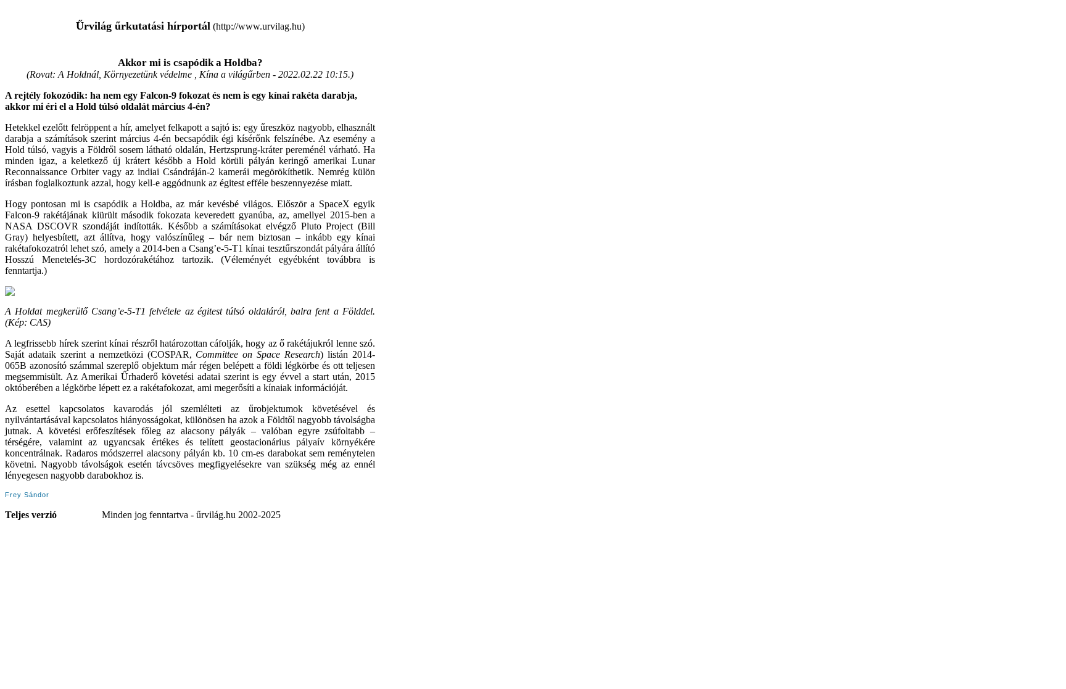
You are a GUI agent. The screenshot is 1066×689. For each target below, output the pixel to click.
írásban (19, 183)
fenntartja (23, 270)
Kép (16, 322)
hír (125, 127)
